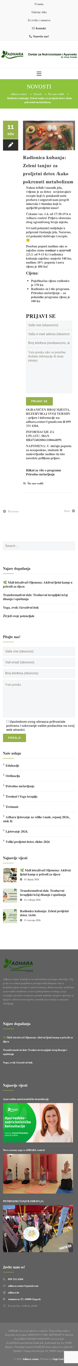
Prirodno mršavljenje (20, 786)
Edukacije (12, 765)
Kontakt (41, 28)
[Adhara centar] (39, 55)
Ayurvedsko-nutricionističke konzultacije (26, 1099)
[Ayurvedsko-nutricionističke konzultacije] (38, 1122)
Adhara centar (31, 1359)
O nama (39, 4)
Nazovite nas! (41, 36)
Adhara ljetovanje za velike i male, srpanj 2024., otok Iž (36, 819)
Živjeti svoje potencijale (18, 616)
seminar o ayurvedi (58, 250)
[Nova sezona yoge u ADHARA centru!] (38, 1174)
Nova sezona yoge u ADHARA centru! (24, 1150)
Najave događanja (16, 568)
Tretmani (12, 806)
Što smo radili (35, 483)
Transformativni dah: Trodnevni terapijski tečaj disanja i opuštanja (35, 597)
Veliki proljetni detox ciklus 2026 (28, 841)
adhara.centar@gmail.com (23, 1286)
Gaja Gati (58, 1359)
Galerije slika (39, 12)
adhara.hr (13, 1292)
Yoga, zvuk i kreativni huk (21, 607)
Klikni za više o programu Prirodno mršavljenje (43, 472)
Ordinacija (13, 775)
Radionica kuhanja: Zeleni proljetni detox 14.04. (44, 913)
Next (67, 511)
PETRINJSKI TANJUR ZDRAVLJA (23, 1201)
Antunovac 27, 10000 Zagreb (24, 1299)
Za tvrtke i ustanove (39, 20)
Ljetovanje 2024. (17, 831)
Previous (13, 511)
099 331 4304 (15, 1279)
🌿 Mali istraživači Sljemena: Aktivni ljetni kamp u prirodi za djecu (37, 584)
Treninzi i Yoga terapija (21, 796)
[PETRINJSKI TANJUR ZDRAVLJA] (38, 1228)
